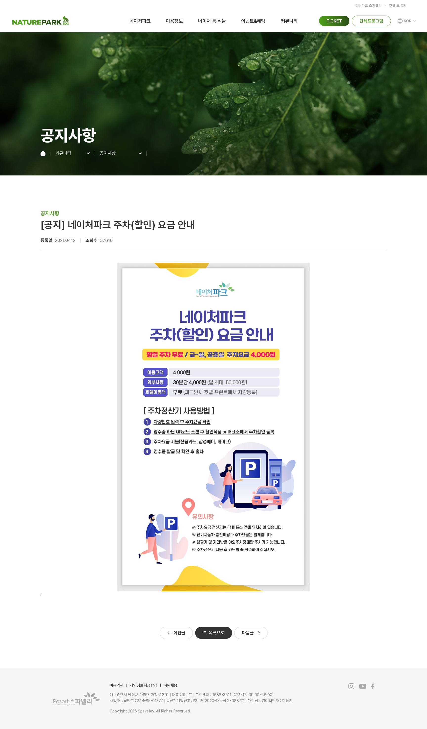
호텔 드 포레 (398, 5)
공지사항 (108, 153)
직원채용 (170, 685)
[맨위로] (399, 714)
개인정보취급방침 (143, 685)
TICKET (334, 20)
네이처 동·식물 (212, 21)
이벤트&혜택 (253, 21)
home (45, 153)
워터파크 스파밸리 (368, 5)
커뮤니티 (289, 21)
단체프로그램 (371, 20)
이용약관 (117, 685)
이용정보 (174, 21)
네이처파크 (139, 21)
